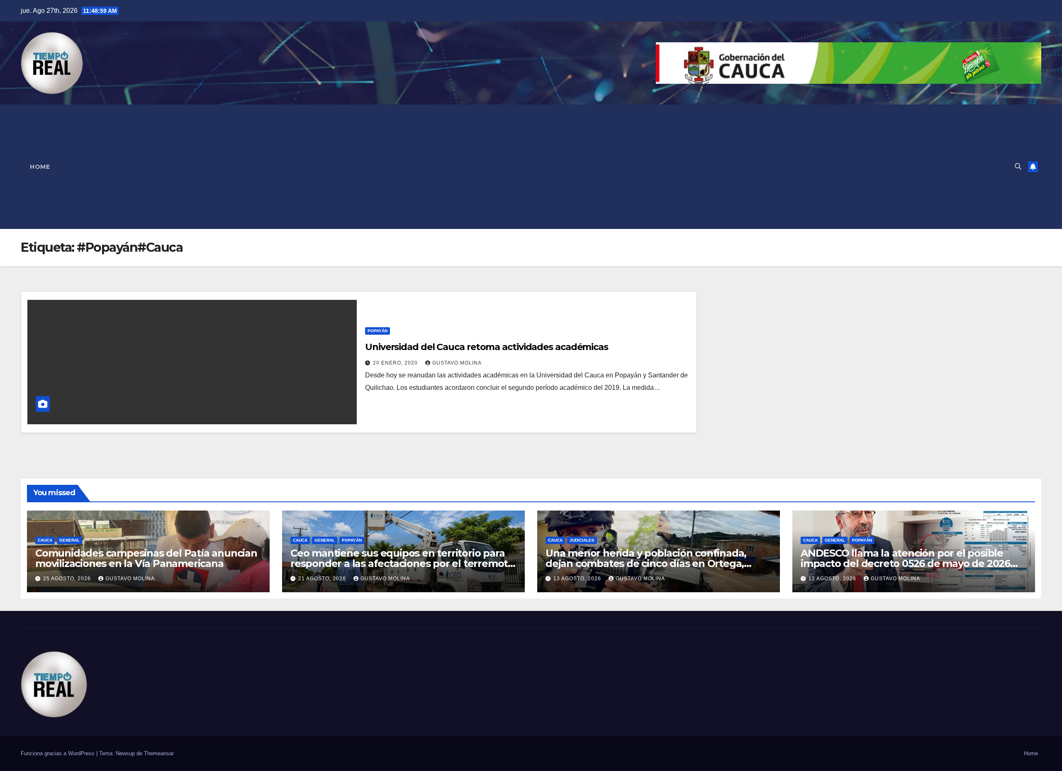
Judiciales (582, 540)
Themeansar (159, 753)
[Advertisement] (533, 167)
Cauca (45, 540)
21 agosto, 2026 (323, 578)
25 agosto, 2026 (68, 578)
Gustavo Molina (457, 363)
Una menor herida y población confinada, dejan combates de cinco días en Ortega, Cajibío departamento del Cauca (646, 563)
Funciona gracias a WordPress (58, 753)
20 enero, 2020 (396, 363)
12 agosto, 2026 (833, 578)
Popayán (377, 330)
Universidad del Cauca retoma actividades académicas (486, 347)
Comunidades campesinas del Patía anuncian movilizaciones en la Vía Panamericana (146, 558)
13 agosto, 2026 (578, 578)
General (69, 540)
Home (40, 166)
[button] (1018, 166)
